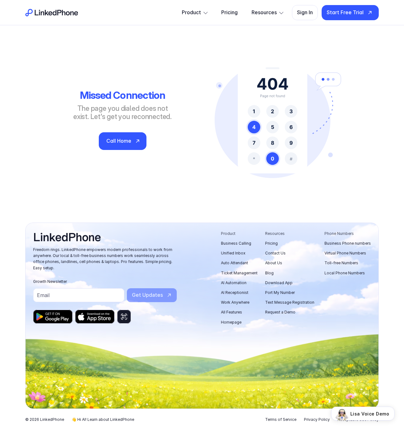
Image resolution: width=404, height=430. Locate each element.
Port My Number (280, 292)
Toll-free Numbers (341, 262)
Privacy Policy (317, 419)
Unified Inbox (233, 253)
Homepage (231, 322)
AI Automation (234, 282)
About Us (273, 262)
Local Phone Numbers (344, 273)
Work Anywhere (235, 302)
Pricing (271, 243)
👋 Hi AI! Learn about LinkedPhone (103, 419)
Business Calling (236, 243)
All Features (231, 312)
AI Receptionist (234, 292)
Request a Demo (280, 312)
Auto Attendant (234, 262)
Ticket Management (239, 273)
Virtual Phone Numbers (345, 253)
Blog (269, 273)
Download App (279, 282)
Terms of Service (280, 419)
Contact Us (275, 253)
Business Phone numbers (347, 243)
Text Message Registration (289, 302)
